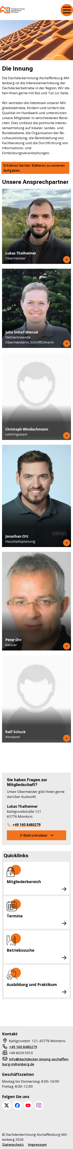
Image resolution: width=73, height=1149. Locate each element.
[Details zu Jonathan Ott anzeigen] (66, 542)
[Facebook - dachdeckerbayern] (17, 1105)
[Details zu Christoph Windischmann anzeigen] (66, 435)
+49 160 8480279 (27, 824)
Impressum (37, 1144)
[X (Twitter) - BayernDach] (6, 1105)
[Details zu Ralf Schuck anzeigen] (66, 738)
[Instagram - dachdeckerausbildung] (38, 1105)
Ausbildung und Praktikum (32, 984)
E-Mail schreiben (33, 835)
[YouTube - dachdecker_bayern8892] (28, 1105)
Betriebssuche (20, 950)
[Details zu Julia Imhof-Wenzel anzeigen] (66, 343)
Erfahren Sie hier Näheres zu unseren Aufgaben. (34, 168)
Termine (15, 915)
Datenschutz (13, 1144)
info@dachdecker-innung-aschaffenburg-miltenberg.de (35, 1061)
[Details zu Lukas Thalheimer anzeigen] (66, 259)
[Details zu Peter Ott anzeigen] (66, 646)
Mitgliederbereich (24, 881)
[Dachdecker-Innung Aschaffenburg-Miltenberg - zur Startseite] (12, 10)
